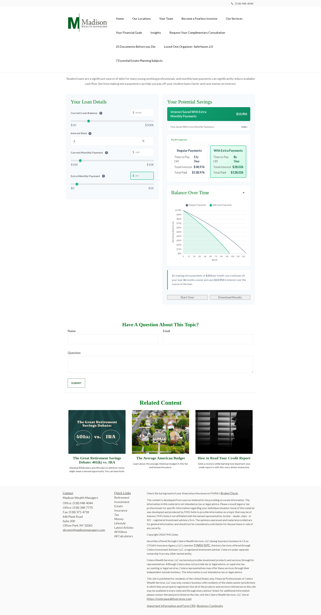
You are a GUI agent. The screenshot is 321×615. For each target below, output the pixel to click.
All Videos (120, 532)
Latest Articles (123, 527)
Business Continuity (210, 606)
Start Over (187, 297)
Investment (121, 502)
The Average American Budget (160, 458)
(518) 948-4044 (244, 3)
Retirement (121, 497)
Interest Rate (80, 133)
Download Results (230, 297)
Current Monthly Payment (89, 152)
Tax (116, 515)
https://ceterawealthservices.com (169, 599)
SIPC (207, 545)
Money (119, 519)
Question (74, 353)
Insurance (120, 510)
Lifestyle (120, 523)
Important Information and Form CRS (171, 606)
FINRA (198, 545)
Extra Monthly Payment (87, 176)
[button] (141, 19)
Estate (118, 506)
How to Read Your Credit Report (224, 458)
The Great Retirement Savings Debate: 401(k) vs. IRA (97, 460)
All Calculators (123, 536)
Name (72, 331)
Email (166, 331)
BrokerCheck (229, 493)
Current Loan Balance (86, 112)
